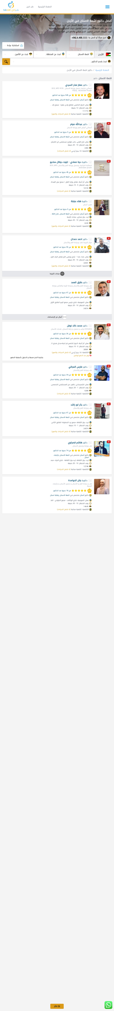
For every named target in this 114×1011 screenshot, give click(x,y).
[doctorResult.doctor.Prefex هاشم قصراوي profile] (102, 449)
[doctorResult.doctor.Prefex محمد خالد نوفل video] (109, 325)
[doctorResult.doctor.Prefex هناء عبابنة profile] (102, 207)
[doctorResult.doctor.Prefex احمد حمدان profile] (102, 245)
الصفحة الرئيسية (45, 7)
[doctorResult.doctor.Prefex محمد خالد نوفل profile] (102, 332)
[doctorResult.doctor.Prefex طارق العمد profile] (102, 288)
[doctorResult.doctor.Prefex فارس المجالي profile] (102, 373)
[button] (107, 7)
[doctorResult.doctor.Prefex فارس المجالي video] (109, 366)
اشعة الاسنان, (64, 99)
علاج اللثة (55, 213)
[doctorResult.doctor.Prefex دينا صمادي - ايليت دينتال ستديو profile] (102, 168)
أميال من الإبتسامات (54, 317)
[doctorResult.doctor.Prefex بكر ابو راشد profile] (102, 411)
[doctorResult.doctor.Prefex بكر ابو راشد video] (109, 404)
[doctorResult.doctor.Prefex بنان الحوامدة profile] (102, 486)
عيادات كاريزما (55, 274)
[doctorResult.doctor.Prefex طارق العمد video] (109, 282)
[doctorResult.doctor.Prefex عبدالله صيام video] (109, 123)
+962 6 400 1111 (79, 37)
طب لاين (30, 7)
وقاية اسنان (54, 99)
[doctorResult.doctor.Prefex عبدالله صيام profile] (102, 130)
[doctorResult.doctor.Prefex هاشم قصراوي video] (109, 442)
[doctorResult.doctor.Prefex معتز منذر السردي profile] (102, 91)
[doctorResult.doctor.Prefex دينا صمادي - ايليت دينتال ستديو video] (109, 161)
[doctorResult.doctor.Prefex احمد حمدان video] (109, 238)
